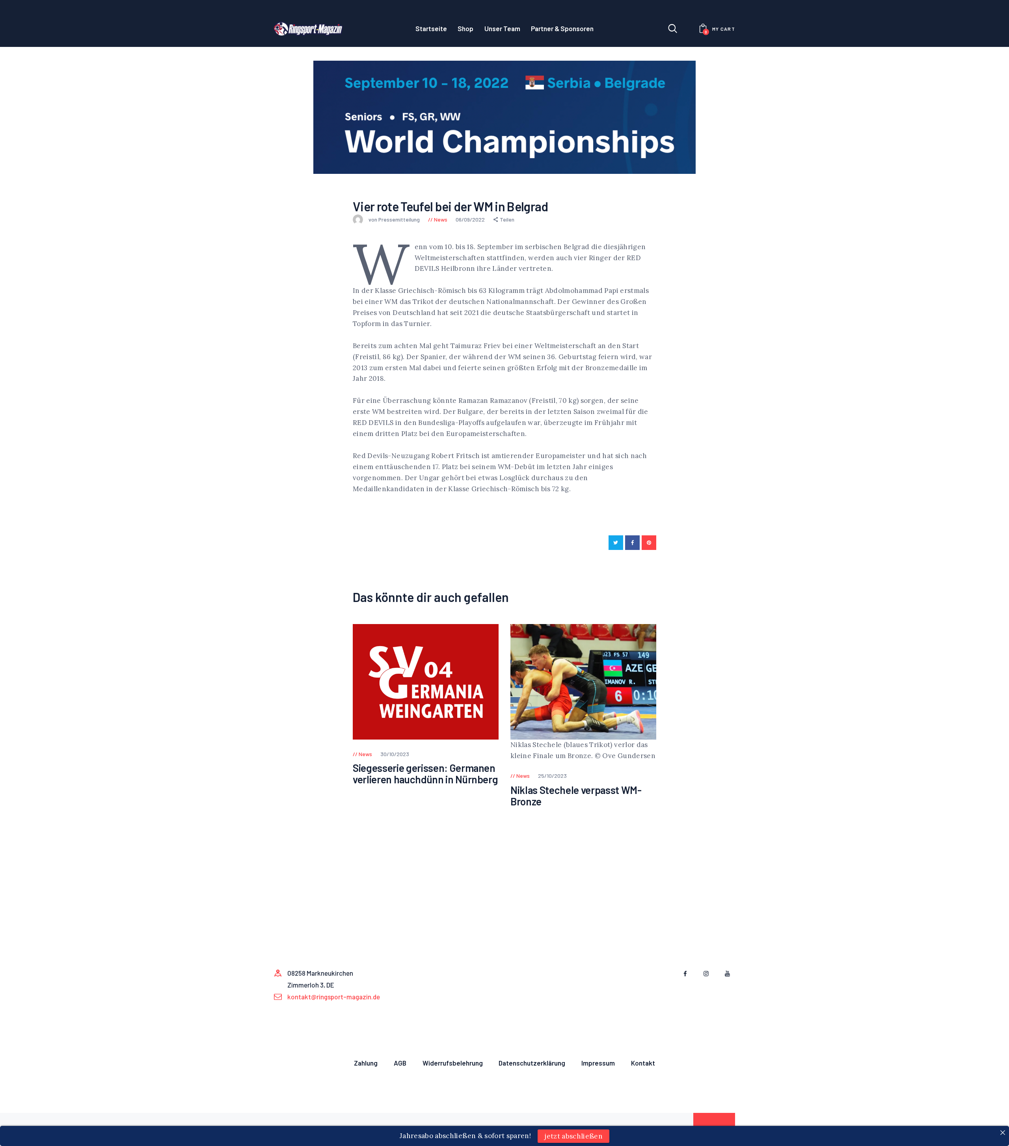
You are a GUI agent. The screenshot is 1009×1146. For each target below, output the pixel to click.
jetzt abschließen (573, 1135)
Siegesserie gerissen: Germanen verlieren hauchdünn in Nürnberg (425, 773)
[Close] (1002, 1132)
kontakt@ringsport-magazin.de (333, 997)
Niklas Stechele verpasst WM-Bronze (575, 795)
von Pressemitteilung (395, 219)
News (440, 219)
